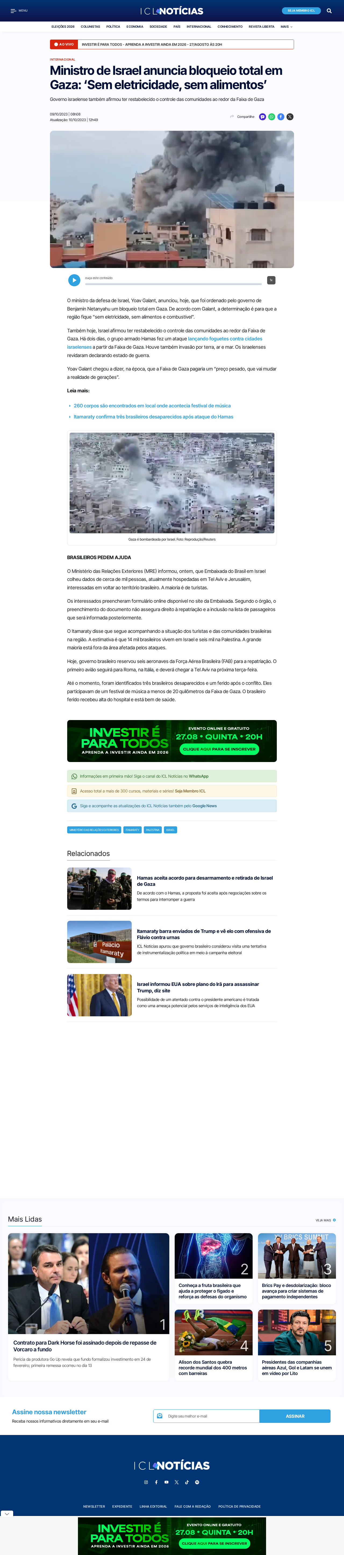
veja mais (324, 1220)
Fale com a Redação (193, 1506)
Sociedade (158, 27)
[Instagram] (145, 1482)
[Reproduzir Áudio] (74, 280)
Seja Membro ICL (301, 10)
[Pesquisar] (329, 10)
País (177, 27)
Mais (285, 27)
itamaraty (132, 829)
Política (113, 27)
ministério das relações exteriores (94, 829)
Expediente (122, 1506)
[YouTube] (166, 1482)
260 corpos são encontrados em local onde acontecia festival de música (152, 405)
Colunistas (90, 27)
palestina (152, 829)
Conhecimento (230, 27)
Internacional (199, 27)
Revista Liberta (261, 27)
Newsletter (94, 1506)
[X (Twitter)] (289, 116)
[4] (214, 1332)
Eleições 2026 (63, 27)
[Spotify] (197, 1482)
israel (170, 829)
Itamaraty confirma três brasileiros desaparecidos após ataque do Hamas (153, 416)
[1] (88, 1283)
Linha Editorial (153, 1506)
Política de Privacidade (239, 1506)
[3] (297, 1255)
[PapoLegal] (262, 116)
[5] (297, 1332)
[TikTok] (186, 1482)
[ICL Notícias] (172, 11)
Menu (23, 10)
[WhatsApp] (271, 116)
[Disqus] (172, 1105)
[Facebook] (280, 116)
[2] (214, 1255)
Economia (135, 27)
